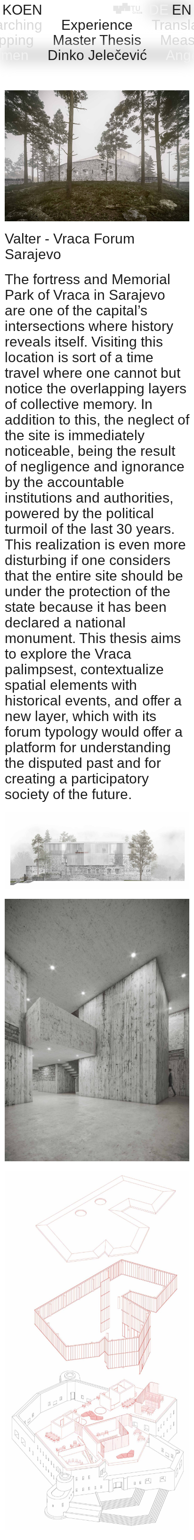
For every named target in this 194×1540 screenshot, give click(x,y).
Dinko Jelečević (97, 55)
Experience (97, 25)
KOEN (22, 9)
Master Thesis (97, 40)
